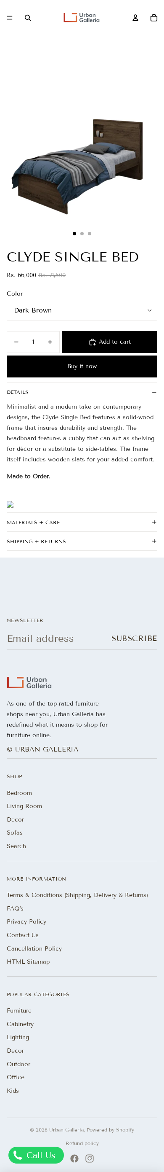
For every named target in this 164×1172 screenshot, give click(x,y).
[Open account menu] (135, 17)
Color (15, 293)
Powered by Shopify (110, 1129)
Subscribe (134, 638)
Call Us (40, 1155)
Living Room (24, 806)
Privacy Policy (26, 921)
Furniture (19, 1010)
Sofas (15, 832)
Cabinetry (20, 1024)
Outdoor (18, 1064)
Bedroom (19, 793)
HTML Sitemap (28, 961)
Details (18, 392)
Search (16, 846)
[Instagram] (90, 1158)
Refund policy (82, 1143)
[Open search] (28, 17)
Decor (15, 819)
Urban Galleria (66, 1129)
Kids (13, 1090)
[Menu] (9, 18)
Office (15, 1077)
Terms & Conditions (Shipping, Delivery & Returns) (77, 895)
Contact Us (23, 935)
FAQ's (15, 908)
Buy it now (82, 366)
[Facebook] (74, 1158)
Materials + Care (33, 522)
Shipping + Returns (36, 541)
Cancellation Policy (34, 948)
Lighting (18, 1037)
